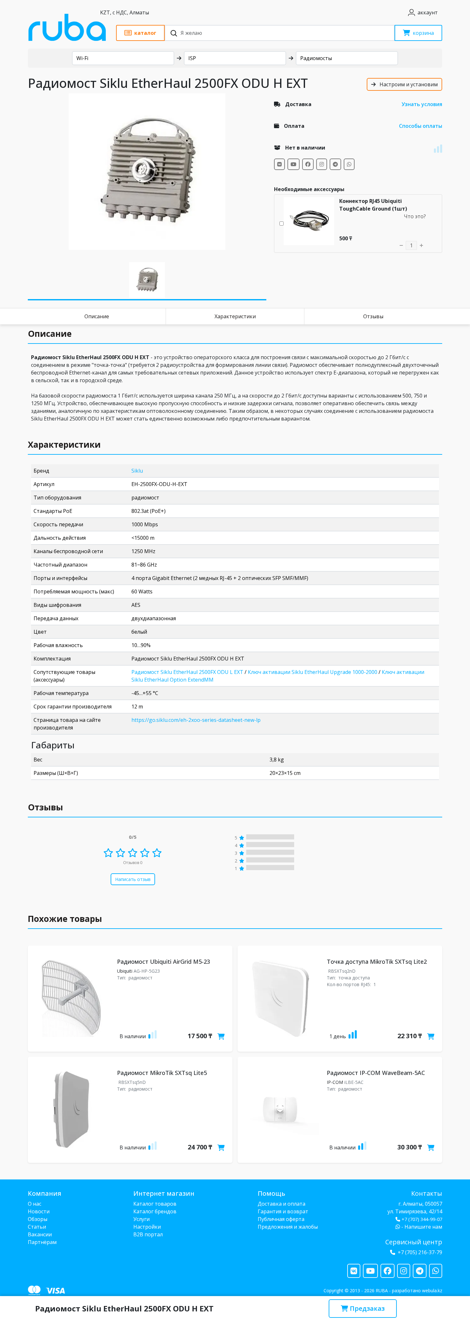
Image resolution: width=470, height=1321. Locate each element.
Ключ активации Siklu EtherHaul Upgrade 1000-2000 (312, 672)
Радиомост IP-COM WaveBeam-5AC (376, 1073)
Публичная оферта (281, 1219)
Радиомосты (316, 58)
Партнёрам (42, 1242)
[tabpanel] (147, 171)
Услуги (141, 1219)
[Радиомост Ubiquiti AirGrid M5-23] (71, 998)
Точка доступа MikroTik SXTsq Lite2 (377, 961)
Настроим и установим (408, 84)
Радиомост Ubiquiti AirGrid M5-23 (163, 961)
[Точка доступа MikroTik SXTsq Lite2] (281, 998)
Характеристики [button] (64, 444)
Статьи (37, 1226)
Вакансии (40, 1234)
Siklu (137, 470)
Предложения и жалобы (288, 1226)
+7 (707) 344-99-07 (422, 1219)
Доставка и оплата (281, 1203)
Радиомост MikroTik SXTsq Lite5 (162, 1073)
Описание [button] (50, 333)
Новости (39, 1211)
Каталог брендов (154, 1211)
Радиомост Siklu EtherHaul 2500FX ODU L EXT (187, 672)
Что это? (415, 216)
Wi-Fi (82, 58)
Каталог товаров (154, 1203)
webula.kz (432, 1290)
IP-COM (335, 1082)
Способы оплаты (420, 125)
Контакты (426, 1193)
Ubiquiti (124, 971)
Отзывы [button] (45, 807)
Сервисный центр (413, 1242)
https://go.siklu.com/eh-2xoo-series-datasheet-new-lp (196, 719)
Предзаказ (366, 1308)
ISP (192, 58)
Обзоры (37, 1219)
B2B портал (148, 1234)
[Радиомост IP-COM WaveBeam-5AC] (281, 1109)
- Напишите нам (421, 1226)
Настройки (147, 1226)
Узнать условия (422, 104)
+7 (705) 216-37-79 (420, 1252)
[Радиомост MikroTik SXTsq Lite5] (71, 1109)
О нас (34, 1203)
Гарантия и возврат (283, 1211)
